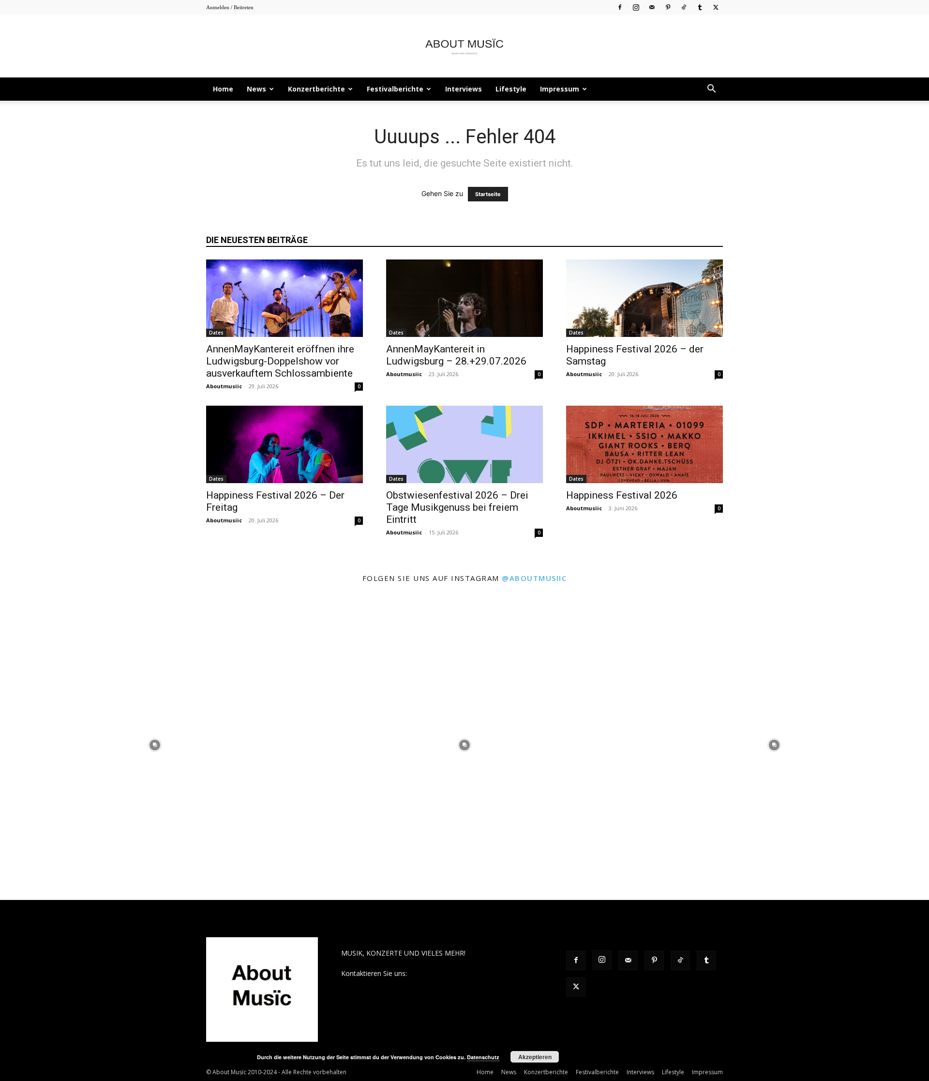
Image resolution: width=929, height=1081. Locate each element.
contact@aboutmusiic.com (451, 973)
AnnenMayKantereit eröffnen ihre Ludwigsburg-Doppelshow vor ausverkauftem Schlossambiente (280, 361)
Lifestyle (510, 88)
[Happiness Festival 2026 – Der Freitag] (284, 444)
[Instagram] (636, 7)
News (256, 88)
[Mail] (651, 7)
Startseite (488, 194)
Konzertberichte (316, 88)
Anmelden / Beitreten (230, 7)
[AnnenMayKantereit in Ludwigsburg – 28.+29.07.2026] (464, 298)
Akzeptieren (535, 1056)
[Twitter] (715, 7)
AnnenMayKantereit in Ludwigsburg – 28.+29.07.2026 (456, 355)
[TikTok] (683, 7)
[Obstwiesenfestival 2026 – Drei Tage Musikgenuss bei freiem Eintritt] (464, 444)
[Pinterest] (667, 7)
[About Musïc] (464, 46)
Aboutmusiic (224, 386)
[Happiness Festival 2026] (644, 444)
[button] (711, 89)
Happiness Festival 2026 (621, 495)
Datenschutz (483, 1057)
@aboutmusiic (534, 578)
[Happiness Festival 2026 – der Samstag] (644, 298)
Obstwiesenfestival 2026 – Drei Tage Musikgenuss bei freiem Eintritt (457, 507)
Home (223, 88)
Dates (216, 332)
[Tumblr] (699, 7)
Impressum (559, 88)
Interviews (463, 88)
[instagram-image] (155, 745)
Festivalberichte (395, 88)
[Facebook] (620, 7)
